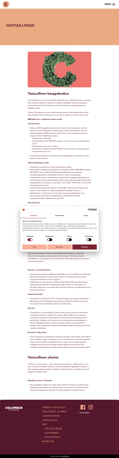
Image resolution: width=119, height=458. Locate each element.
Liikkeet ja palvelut (53, 407)
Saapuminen (51, 433)
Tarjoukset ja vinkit (54, 412)
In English (48, 441)
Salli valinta (59, 247)
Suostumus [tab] (33, 215)
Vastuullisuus (53, 429)
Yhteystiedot (52, 437)
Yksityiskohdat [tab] (59, 215)
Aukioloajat (49, 420)
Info (44, 424)
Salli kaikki (84, 247)
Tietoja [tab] (86, 215)
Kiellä (34, 247)
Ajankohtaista (51, 416)
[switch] (49, 239)
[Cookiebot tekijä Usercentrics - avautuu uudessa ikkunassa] (89, 210)
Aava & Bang (65, 456)
